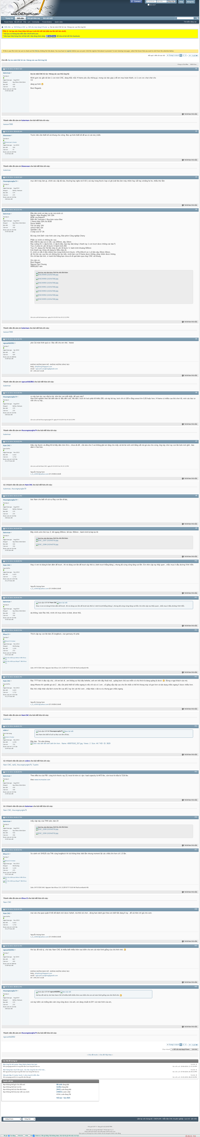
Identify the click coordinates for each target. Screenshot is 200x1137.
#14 (196, 726)
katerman (7, 170)
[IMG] (58, 1089)
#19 (196, 946)
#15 (196, 772)
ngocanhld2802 (9, 1037)
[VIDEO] (59, 1092)
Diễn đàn (20, 18)
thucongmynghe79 (19, 489)
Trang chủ (9, 18)
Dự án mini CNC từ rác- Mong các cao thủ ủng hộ (27, 60)
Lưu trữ (187, 1119)
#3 (196, 177)
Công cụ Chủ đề (182, 64)
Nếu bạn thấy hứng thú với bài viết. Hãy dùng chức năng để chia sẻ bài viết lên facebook (42, 36)
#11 (196, 597)
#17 (196, 850)
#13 (196, 677)
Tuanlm (36, 765)
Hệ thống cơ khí (19, 27)
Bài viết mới (18, 22)
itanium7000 (8, 124)
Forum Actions (47, 22)
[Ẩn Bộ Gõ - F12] (190, 1136)
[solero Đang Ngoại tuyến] (8, 737)
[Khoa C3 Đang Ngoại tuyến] (9, 641)
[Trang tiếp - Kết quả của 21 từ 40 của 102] (190, 55)
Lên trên (194, 1049)
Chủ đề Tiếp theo (106, 1055)
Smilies (59, 1087)
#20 (196, 986)
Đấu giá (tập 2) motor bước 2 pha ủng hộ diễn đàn (21, 1075)
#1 (196, 69)
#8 (196, 496)
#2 (196, 131)
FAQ (24, 22)
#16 (196, 817)
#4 (196, 209)
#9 (196, 528)
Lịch (29, 22)
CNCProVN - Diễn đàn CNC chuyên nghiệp (168, 1119)
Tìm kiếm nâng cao (190, 22)
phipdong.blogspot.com (43, 367)
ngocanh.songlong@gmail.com (47, 369)
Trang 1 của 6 (174, 55)
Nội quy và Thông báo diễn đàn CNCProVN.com (21, 34)
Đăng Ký (190, 2)
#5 (196, 339)
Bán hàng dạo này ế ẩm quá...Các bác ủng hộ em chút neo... (24, 1070)
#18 (196, 909)
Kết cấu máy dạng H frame (37, 27)
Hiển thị (192, 64)
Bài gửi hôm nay (33, 18)
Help (181, 2)
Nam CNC (7, 765)
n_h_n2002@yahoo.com (39, 474)
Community (35, 22)
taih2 (14, 765)
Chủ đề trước (93, 1055)
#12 (196, 630)
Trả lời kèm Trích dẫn (190, 114)
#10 (196, 561)
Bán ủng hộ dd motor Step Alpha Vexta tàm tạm (20, 1064)
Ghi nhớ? (152, 5)
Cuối (194, 56)
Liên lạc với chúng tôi (145, 1119)
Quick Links (59, 22)
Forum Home (8, 22)
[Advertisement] (66, 45)
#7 (196, 441)
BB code (59, 1084)
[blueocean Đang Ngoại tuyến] (10, 142)
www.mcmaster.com (42, 780)
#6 (196, 392)
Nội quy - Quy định (63, 1098)
